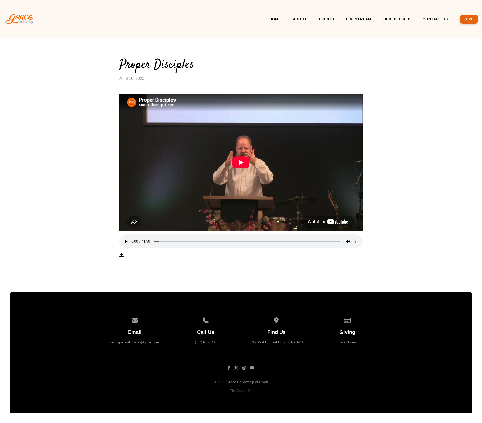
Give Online (347, 342)
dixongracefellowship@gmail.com (134, 342)
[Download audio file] (121, 255)
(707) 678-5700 (205, 342)
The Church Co (241, 391)
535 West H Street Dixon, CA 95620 (276, 342)
